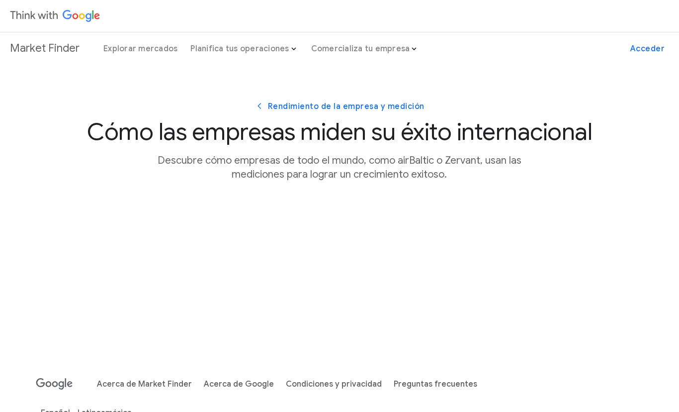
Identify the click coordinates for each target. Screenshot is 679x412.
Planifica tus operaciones (239, 49)
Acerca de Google (239, 384)
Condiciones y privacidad (334, 384)
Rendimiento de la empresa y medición (346, 106)
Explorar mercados (140, 49)
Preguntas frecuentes (435, 384)
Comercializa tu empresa (360, 49)
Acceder (647, 49)
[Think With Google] (55, 16)
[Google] (54, 384)
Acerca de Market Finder (144, 384)
